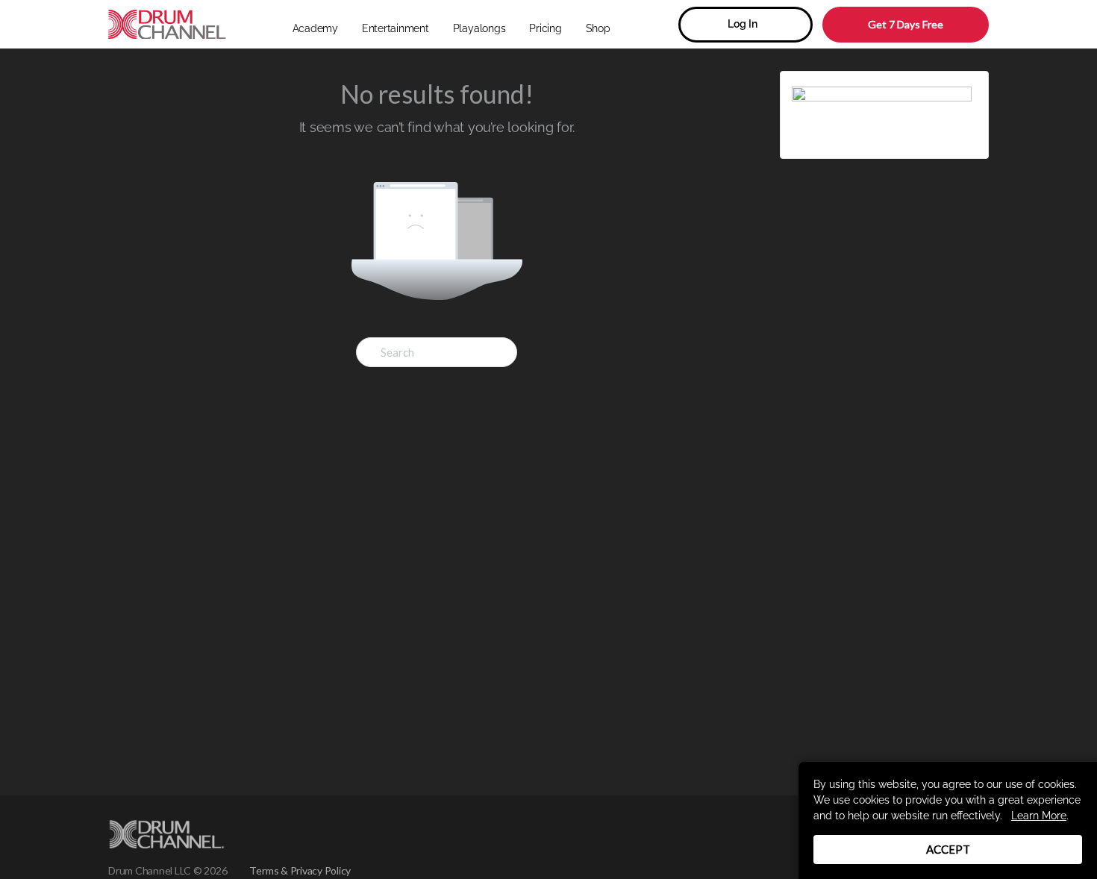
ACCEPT (948, 849)
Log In (742, 24)
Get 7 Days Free (905, 24)
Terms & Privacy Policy (300, 870)
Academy (315, 28)
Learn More (1038, 816)
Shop (598, 28)
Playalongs (479, 28)
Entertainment (395, 28)
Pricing (545, 28)
